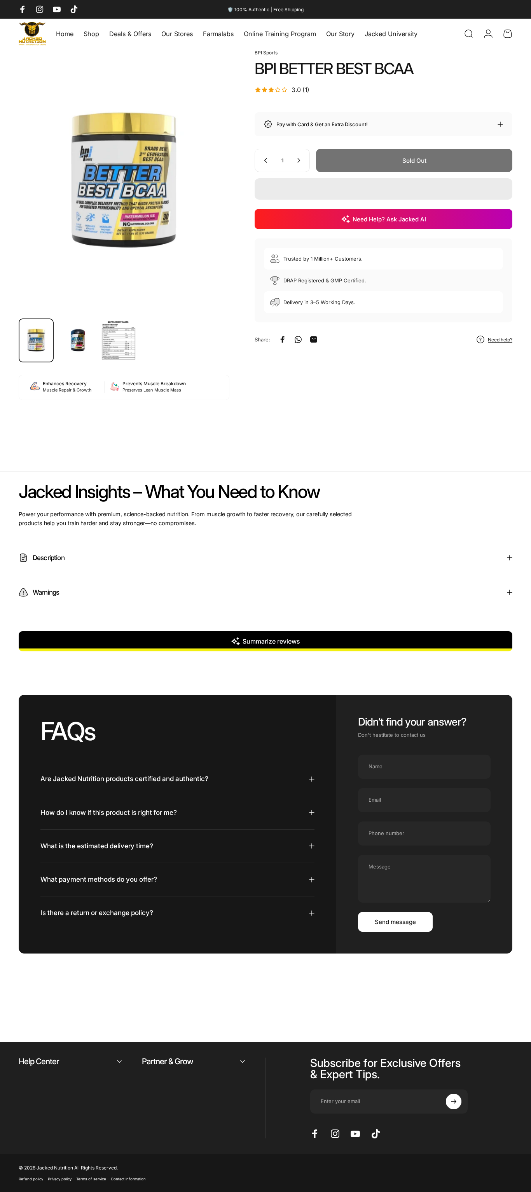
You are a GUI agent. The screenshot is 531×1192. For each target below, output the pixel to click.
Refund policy (31, 1179)
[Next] (209, 194)
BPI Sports (266, 53)
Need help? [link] (500, 340)
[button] (383, 189)
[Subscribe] (453, 1101)
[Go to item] (36, 340)
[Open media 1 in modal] (124, 180)
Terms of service (91, 1179)
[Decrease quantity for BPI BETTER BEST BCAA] (264, 160)
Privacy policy (60, 1179)
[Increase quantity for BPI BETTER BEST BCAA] (300, 160)
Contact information (128, 1179)
